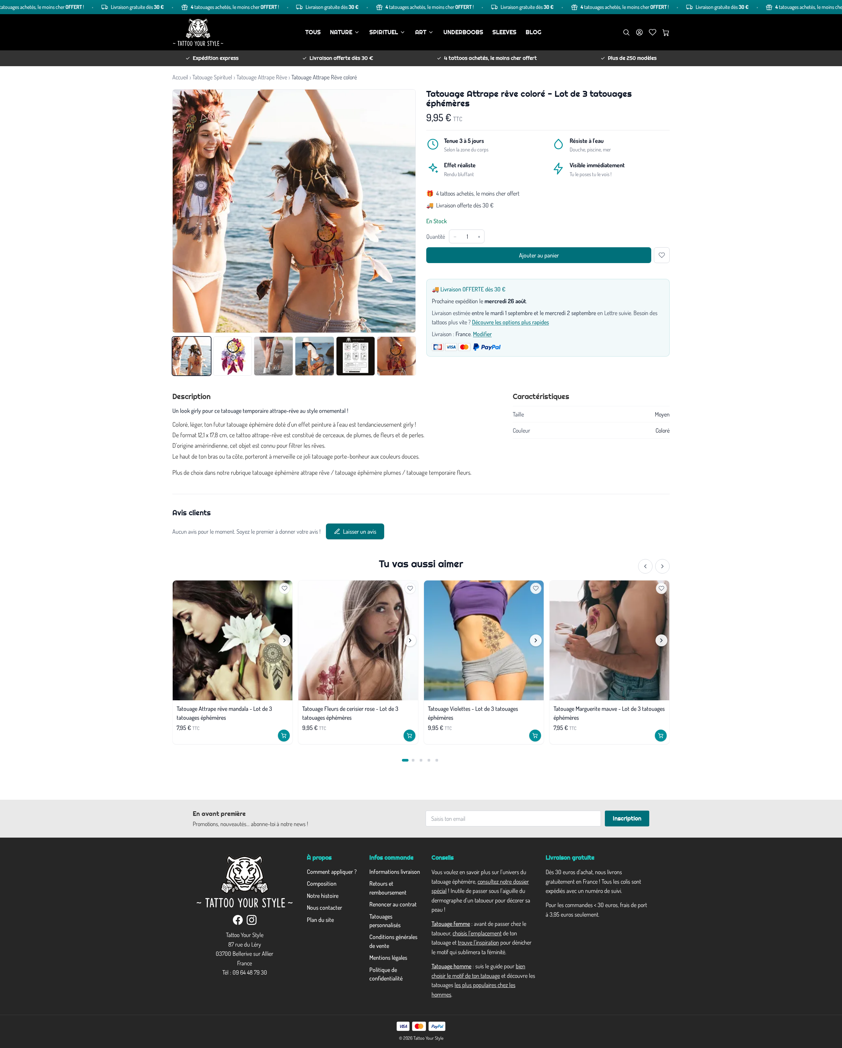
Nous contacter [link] (324, 907)
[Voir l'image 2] (232, 356)
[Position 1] (405, 760)
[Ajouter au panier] (284, 735)
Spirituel (383, 32)
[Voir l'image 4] (314, 356)
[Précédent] (645, 566)
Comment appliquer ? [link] (332, 871)
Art (420, 32)
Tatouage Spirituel (212, 77)
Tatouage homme (451, 966)
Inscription (627, 818)
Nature (341, 32)
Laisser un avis (359, 531)
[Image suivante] (284, 640)
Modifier (482, 333)
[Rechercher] (626, 32)
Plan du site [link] (320, 919)
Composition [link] (321, 883)
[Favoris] (652, 32)
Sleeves (504, 32)
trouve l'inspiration (478, 942)
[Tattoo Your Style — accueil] (198, 32)
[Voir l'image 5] (355, 356)
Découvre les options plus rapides (510, 322)
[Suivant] (662, 566)
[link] (238, 920)
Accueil (180, 77)
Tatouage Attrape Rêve (261, 77)
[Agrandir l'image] (294, 211)
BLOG (533, 32)
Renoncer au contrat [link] (393, 904)
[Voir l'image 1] (191, 356)
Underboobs (463, 32)
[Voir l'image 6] (396, 356)
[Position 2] (413, 760)
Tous (313, 32)
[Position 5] (437, 760)
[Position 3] (421, 760)
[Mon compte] (639, 32)
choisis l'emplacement (477, 933)
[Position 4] (429, 760)
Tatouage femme (451, 923)
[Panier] (666, 32)
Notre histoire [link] (322, 895)
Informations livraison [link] (394, 871)
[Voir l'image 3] (273, 356)
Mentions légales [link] (388, 957)
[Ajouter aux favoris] (662, 255)
